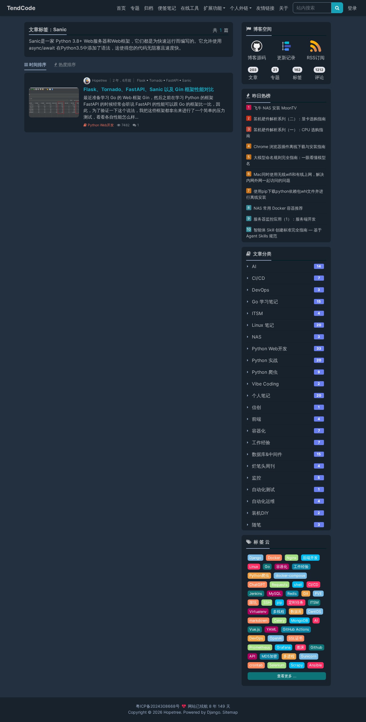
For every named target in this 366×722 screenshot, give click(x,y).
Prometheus (259, 647)
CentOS (314, 611)
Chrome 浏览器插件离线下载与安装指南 (289, 146)
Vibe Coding (265, 384)
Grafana (284, 647)
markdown (258, 620)
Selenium (277, 665)
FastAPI (172, 80)
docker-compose (290, 575)
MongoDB (299, 620)
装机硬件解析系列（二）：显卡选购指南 (290, 118)
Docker (274, 558)
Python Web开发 (101, 125)
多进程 (289, 656)
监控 (256, 478)
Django (255, 558)
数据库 (296, 611)
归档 (148, 8)
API (252, 656)
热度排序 (67, 64)
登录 (352, 8)
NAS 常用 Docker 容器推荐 (278, 208)
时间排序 (37, 64)
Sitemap (230, 712)
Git (305, 593)
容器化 (259, 431)
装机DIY (260, 513)
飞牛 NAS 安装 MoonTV (275, 107)
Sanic (186, 80)
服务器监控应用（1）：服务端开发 (285, 219)
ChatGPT (257, 585)
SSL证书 (296, 638)
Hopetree (172, 712)
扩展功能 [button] (213, 8)
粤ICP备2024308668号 (158, 706)
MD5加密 (269, 656)
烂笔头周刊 (263, 466)
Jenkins (255, 593)
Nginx (292, 558)
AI (254, 266)
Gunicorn (308, 656)
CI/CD (258, 278)
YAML (271, 629)
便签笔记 (167, 8)
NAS (256, 337)
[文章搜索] (337, 7)
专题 (135, 8)
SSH (266, 602)
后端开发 (310, 558)
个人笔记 (261, 395)
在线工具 (190, 8)
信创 (256, 407)
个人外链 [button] (239, 8)
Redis (292, 593)
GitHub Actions (296, 629)
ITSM (257, 313)
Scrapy (297, 665)
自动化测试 (263, 489)
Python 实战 (265, 360)
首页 (122, 8)
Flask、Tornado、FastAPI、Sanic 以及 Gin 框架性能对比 (148, 89)
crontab (256, 665)
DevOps (260, 290)
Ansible (315, 665)
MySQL (275, 593)
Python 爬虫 (265, 372)
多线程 (278, 611)
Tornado (155, 80)
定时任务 (296, 602)
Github (316, 647)
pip (279, 602)
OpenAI (276, 638)
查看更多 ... (287, 676)
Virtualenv (257, 611)
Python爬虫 (259, 575)
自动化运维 (263, 501)
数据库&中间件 (267, 454)
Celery (279, 620)
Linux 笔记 (263, 325)
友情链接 (265, 8)
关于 (283, 8)
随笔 (256, 525)
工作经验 (261, 442)
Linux (253, 566)
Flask (141, 80)
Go (267, 566)
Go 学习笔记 (265, 301)
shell (298, 585)
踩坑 (253, 602)
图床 (300, 647)
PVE (318, 593)
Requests (280, 585)
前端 (256, 419)
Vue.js (254, 629)
